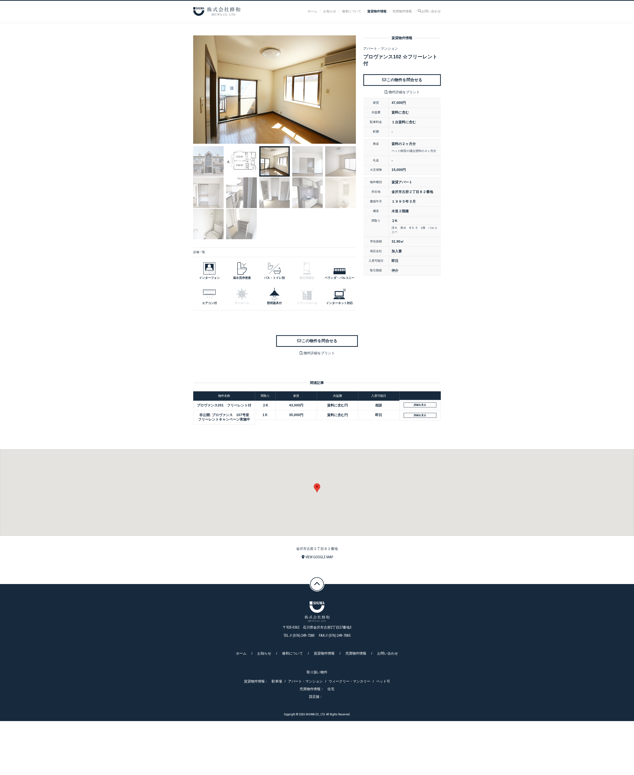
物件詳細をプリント (404, 92)
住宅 (330, 689)
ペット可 (383, 681)
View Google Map (319, 557)
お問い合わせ (431, 11)
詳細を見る (420, 404)
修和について (351, 11)
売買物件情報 (402, 11)
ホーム (312, 11)
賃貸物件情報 (377, 11)
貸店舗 (314, 697)
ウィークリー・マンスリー (349, 681)
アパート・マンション (305, 681)
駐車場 (277, 681)
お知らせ (329, 11)
